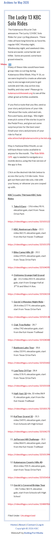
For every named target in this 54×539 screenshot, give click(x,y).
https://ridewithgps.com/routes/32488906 (29, 504)
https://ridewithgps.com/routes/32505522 (29, 221)
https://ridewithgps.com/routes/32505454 (29, 477)
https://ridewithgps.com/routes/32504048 (29, 339)
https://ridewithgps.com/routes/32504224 (29, 294)
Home (14, 524)
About (22, 524)
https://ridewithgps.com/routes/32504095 (29, 267)
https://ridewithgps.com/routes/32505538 (29, 316)
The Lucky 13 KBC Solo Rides (24, 20)
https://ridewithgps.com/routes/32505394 (29, 454)
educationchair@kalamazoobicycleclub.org (29, 138)
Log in (40, 524)
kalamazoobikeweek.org (20, 93)
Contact (31, 524)
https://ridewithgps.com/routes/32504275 (29, 431)
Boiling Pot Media (33, 532)
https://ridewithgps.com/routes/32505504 (29, 385)
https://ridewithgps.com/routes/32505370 (29, 244)
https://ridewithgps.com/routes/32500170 (29, 408)
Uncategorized (27, 515)
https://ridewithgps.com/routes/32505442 (29, 362)
